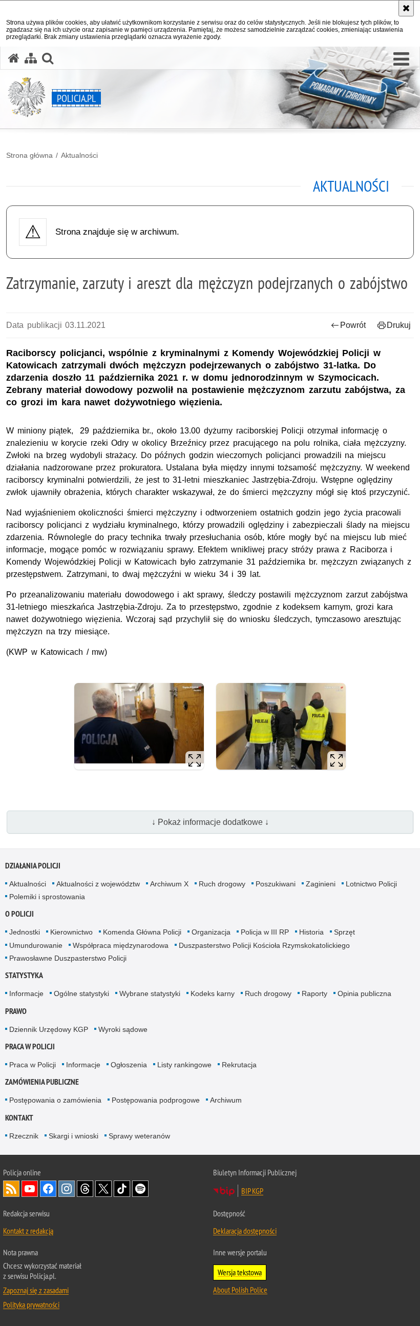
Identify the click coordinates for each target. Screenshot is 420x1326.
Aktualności (79, 155)
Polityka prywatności (31, 1304)
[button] (401, 59)
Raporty (314, 993)
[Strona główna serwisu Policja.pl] (13, 58)
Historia (311, 932)
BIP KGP (252, 1191)
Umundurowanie (35, 945)
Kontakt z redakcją (28, 1231)
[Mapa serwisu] (31, 58)
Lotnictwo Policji (371, 884)
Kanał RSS (11, 1188)
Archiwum (226, 1100)
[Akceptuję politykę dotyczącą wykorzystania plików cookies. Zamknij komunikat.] (406, 8)
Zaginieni (320, 884)
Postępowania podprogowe (156, 1100)
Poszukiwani (276, 884)
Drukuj (399, 325)
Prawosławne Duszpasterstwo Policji (68, 958)
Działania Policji (32, 865)
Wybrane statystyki (149, 993)
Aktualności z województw (98, 884)
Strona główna (29, 155)
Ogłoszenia (129, 1065)
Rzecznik (23, 1136)
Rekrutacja (239, 1065)
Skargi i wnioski (73, 1136)
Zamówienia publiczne (42, 1081)
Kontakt (19, 1117)
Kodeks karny (213, 993)
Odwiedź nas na (30, 1188)
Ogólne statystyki (81, 993)
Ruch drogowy (222, 884)
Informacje (26, 993)
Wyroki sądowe (123, 1029)
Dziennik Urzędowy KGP (48, 1029)
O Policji (19, 913)
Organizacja (211, 932)
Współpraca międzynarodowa (121, 945)
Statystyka (24, 975)
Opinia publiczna (364, 993)
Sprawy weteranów (139, 1136)
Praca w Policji (30, 1046)
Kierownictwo (71, 932)
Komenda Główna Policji (142, 932)
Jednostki (24, 932)
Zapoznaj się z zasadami (36, 1290)
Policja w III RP (265, 932)
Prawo (16, 1011)
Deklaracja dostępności (245, 1231)
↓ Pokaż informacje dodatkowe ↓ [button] (210, 822)
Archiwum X (169, 884)
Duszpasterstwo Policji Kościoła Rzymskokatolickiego (264, 945)
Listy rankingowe (184, 1065)
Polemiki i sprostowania (47, 897)
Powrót (353, 325)
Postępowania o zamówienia (55, 1100)
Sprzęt (344, 932)
